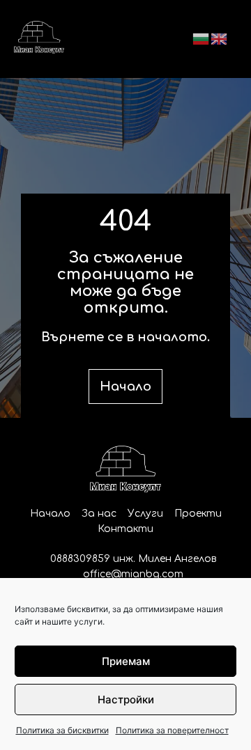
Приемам (126, 661)
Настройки (126, 699)
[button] (125, 38)
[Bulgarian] (201, 38)
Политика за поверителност (172, 730)
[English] (220, 38)
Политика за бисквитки (62, 730)
